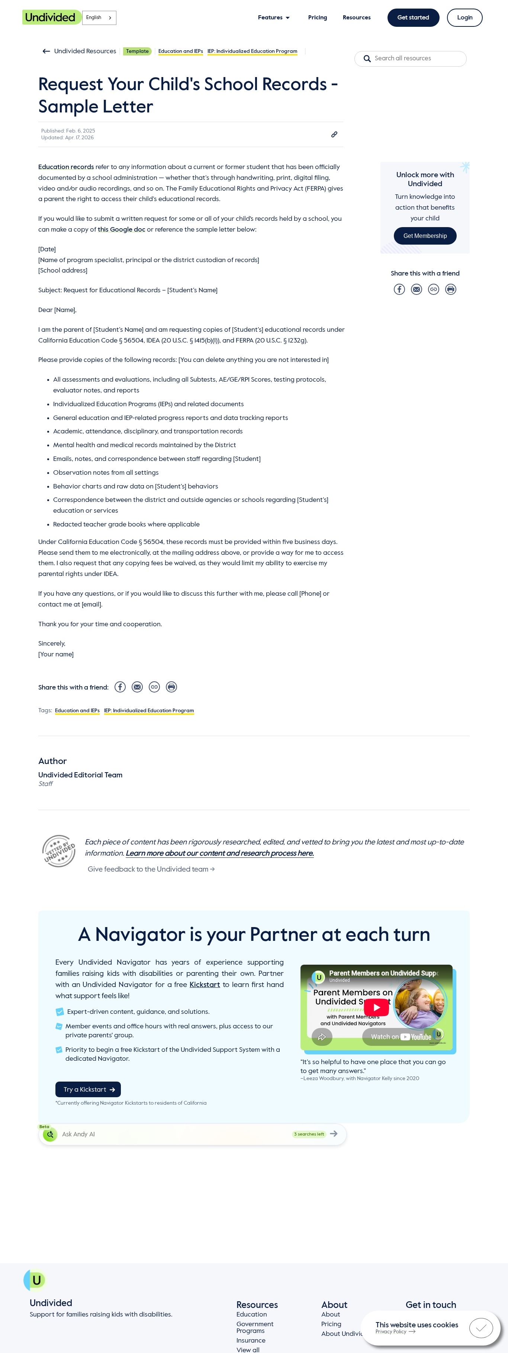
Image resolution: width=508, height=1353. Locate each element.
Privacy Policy (391, 1331)
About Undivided (346, 1334)
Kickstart (205, 985)
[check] (481, 1328)
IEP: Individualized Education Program (253, 51)
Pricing (331, 1324)
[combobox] (99, 18)
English (93, 17)
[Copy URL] (334, 134)
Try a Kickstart (85, 1089)
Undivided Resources (85, 51)
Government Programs (255, 1327)
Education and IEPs (180, 51)
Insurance (251, 1340)
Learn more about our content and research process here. (220, 853)
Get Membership (425, 235)
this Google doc (121, 229)
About (330, 1314)
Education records (66, 167)
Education (252, 1314)
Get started (413, 18)
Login (465, 18)
